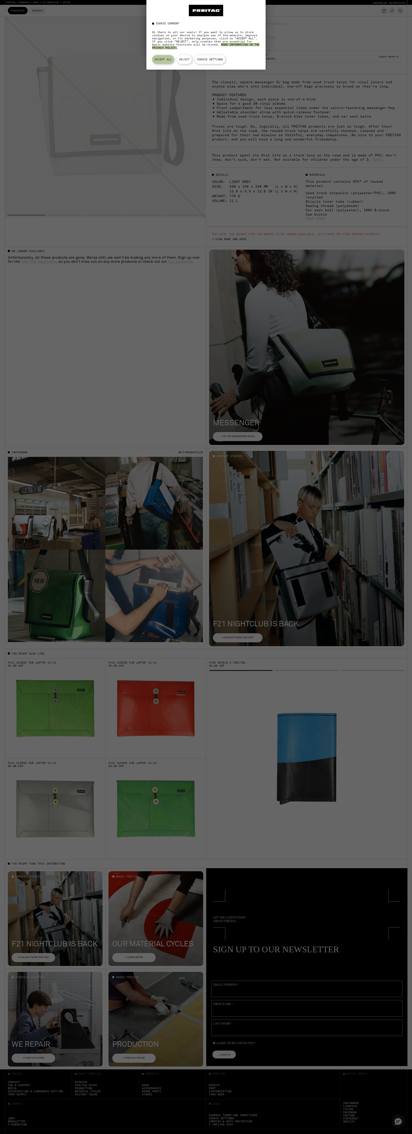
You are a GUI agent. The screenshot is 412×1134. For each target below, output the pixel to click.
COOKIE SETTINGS (210, 59)
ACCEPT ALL (163, 59)
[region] (206, 35)
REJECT (184, 59)
